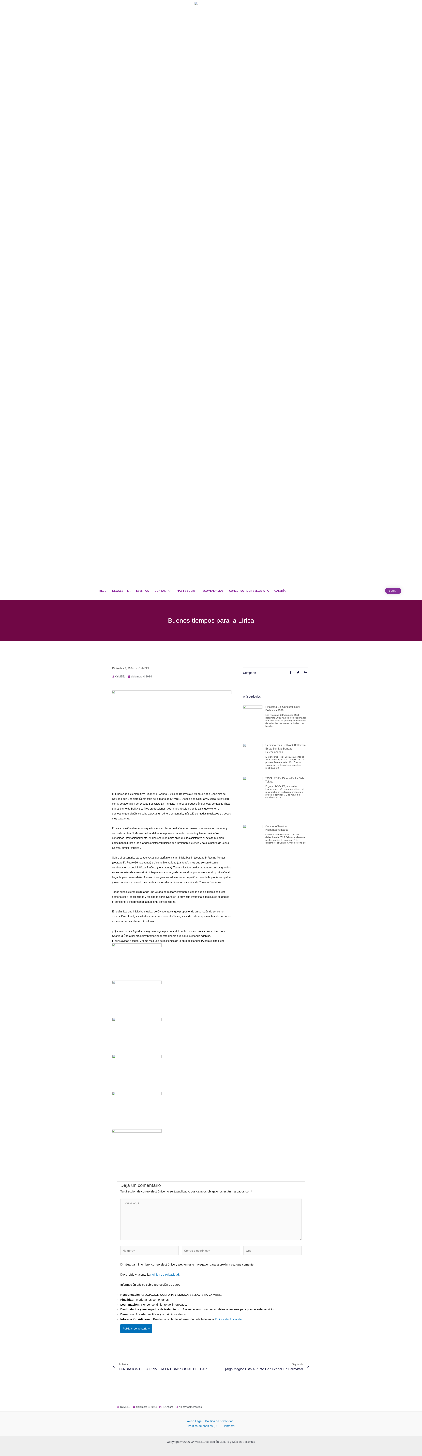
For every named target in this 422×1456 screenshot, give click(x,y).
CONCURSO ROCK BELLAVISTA (249, 590)
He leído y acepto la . (151, 1274)
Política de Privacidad (164, 1274)
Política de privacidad (219, 1421)
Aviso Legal (194, 1421)
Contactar (229, 1426)
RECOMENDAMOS (212, 590)
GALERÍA (280, 590)
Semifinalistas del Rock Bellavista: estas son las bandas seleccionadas (285, 748)
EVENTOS (142, 590)
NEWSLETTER (121, 590)
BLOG (102, 590)
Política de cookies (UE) (204, 1426)
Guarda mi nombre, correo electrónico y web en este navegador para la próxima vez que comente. (189, 1264)
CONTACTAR (163, 590)
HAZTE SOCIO (186, 590)
